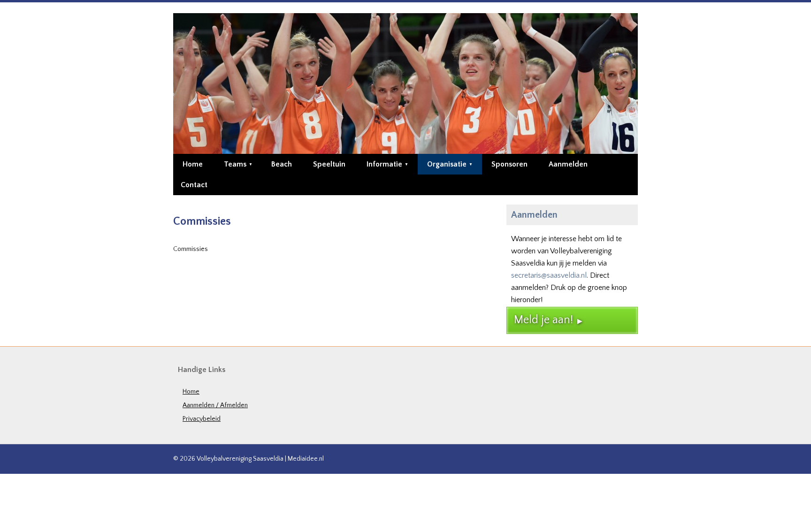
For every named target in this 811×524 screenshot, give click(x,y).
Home (191, 391)
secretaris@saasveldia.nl (549, 275)
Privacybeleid (202, 419)
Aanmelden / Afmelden (215, 405)
